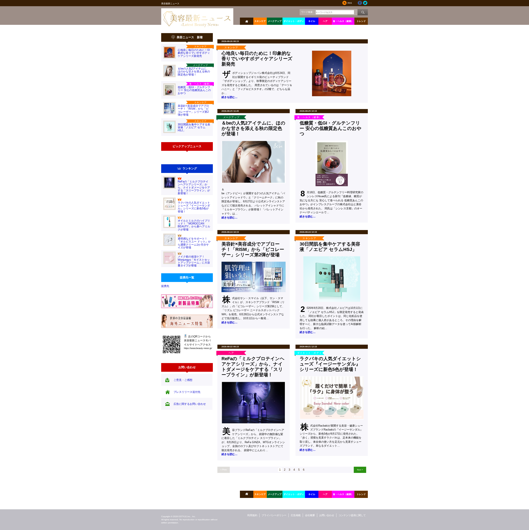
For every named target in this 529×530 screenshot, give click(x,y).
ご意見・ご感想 (183, 379)
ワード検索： (308, 12)
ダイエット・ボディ (294, 21)
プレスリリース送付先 (187, 391)
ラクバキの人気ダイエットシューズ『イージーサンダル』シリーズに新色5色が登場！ (194, 207)
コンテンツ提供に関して (352, 515)
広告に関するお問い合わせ (190, 403)
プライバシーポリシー (274, 515)
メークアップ (274, 21)
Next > (360, 470)
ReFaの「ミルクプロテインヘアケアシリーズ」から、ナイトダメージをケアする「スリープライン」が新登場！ (194, 187)
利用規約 (252, 515)
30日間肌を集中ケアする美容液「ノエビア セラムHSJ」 (194, 127)
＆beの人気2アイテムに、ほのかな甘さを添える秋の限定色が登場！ (194, 71)
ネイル (311, 21)
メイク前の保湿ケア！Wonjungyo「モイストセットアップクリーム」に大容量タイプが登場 (194, 261)
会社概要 (310, 515)
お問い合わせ (326, 515)
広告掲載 (296, 515)
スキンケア (260, 21)
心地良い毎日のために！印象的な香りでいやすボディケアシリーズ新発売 (194, 53)
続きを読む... (229, 97)
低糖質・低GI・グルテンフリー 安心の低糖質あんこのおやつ (194, 90)
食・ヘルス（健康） (343, 21)
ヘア (325, 21)
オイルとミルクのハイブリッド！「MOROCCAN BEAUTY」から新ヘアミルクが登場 (194, 225)
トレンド (361, 21)
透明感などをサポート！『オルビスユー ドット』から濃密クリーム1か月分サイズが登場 (194, 243)
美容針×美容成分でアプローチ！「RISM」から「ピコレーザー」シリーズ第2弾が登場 (193, 110)
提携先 (165, 286)
